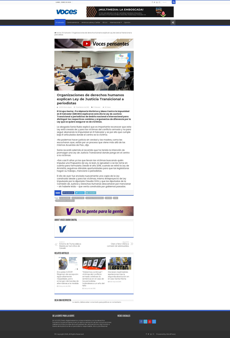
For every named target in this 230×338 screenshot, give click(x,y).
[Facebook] (152, 2)
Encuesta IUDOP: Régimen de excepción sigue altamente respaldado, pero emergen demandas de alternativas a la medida (68, 277)
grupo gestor (78, 198)
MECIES (108, 198)
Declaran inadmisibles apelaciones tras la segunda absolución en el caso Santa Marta (118, 275)
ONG (115, 198)
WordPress (170, 334)
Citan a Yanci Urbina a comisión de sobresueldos (118, 244)
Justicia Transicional (95, 198)
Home (58, 33)
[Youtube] (157, 2)
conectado (94, 302)
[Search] (173, 2)
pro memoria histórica (65, 200)
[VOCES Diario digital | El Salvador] (66, 11)
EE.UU (105, 22)
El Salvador (60, 22)
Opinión (127, 22)
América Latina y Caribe (91, 22)
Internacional (115, 22)
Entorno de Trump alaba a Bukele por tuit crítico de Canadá (70, 245)
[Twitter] (154, 2)
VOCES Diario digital (65, 107)
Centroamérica (73, 22)
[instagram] (159, 2)
